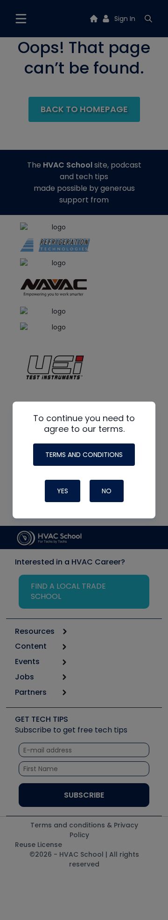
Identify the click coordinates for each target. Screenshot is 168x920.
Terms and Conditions (84, 454)
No (107, 491)
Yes (62, 491)
